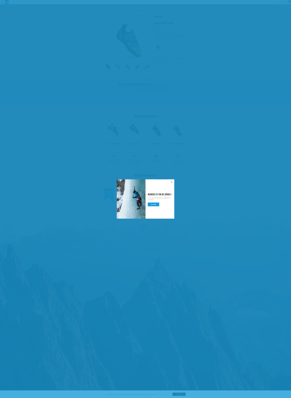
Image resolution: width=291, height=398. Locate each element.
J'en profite (153, 204)
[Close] (171, 182)
